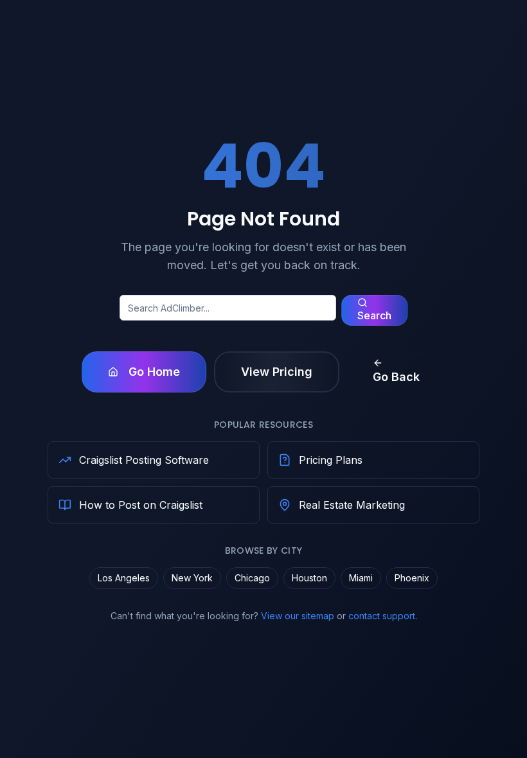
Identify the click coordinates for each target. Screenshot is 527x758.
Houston (309, 577)
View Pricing (276, 371)
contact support (381, 615)
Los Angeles (124, 577)
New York (192, 577)
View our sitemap (297, 615)
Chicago (252, 577)
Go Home (154, 371)
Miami (361, 577)
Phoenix (412, 577)
